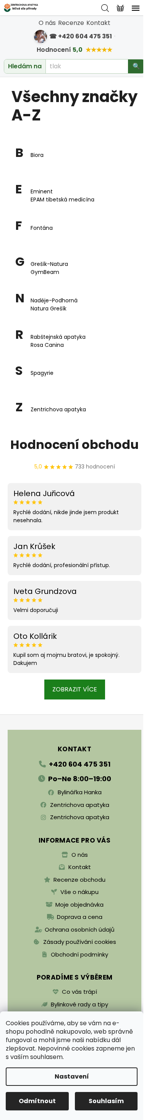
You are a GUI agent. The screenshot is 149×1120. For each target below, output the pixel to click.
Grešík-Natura (49, 264)
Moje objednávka (79, 905)
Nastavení (72, 1076)
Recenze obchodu (79, 880)
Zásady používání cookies (79, 942)
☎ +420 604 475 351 (80, 36)
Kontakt (98, 22)
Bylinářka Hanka (80, 792)
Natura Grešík (48, 308)
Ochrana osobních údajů (80, 929)
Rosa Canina (47, 345)
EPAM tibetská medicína (62, 199)
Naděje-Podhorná (54, 300)
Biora (37, 155)
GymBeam (45, 272)
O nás (47, 22)
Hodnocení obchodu (74, 444)
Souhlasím (106, 1101)
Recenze (71, 22)
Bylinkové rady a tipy (79, 1004)
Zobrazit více (74, 689)
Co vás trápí (79, 992)
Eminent (42, 191)
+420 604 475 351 (79, 764)
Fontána (42, 228)
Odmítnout (37, 1101)
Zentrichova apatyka (58, 409)
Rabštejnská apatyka (58, 337)
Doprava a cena (79, 917)
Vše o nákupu (79, 892)
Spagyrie (42, 373)
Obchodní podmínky (79, 954)
